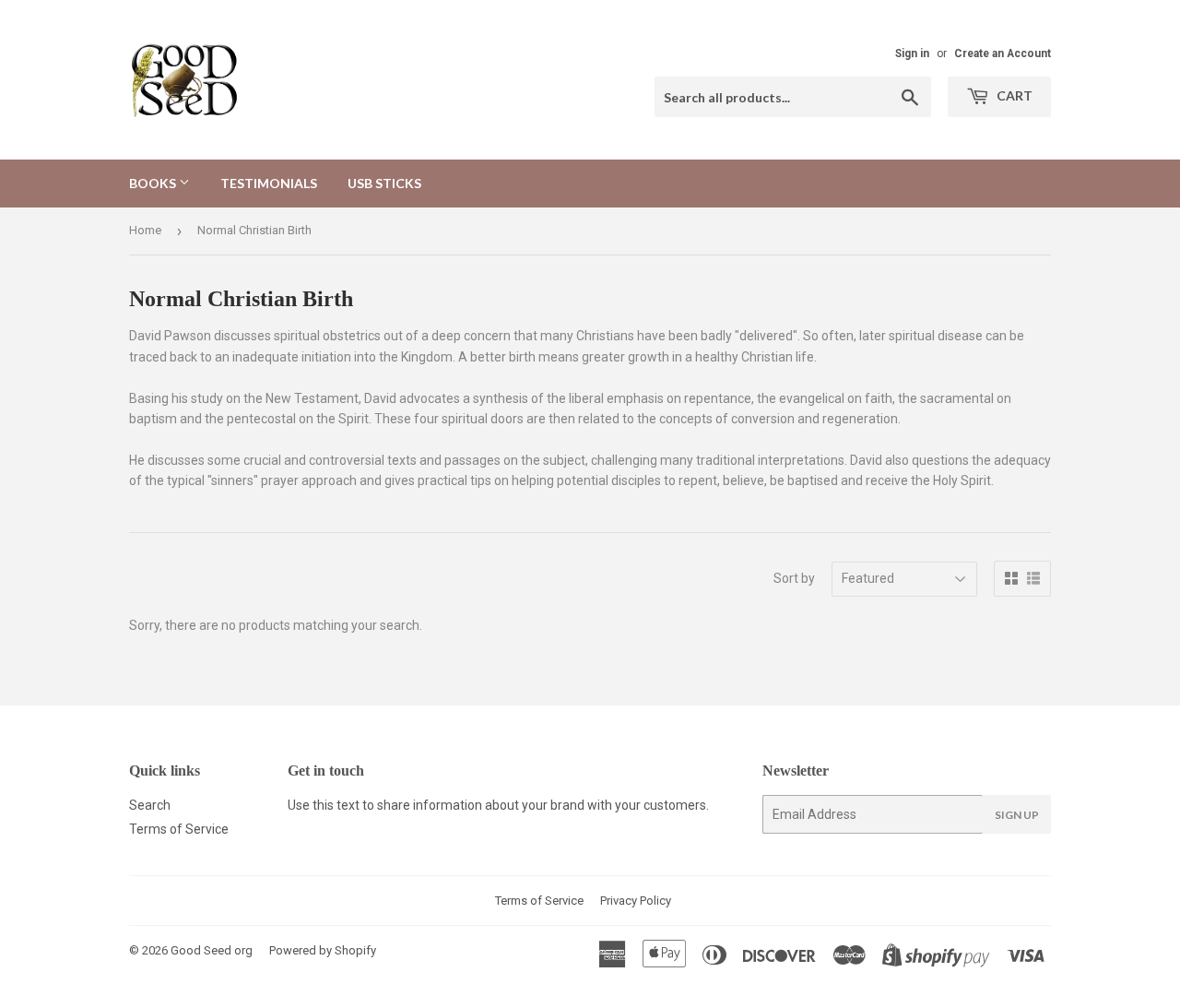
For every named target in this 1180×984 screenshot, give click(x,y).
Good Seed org (212, 950)
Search (150, 805)
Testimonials (268, 183)
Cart (1013, 95)
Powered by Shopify (322, 950)
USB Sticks (384, 183)
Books (154, 183)
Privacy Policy (635, 900)
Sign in (912, 53)
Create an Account (1002, 53)
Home (145, 230)
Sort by (794, 578)
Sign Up (1017, 815)
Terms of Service (179, 829)
